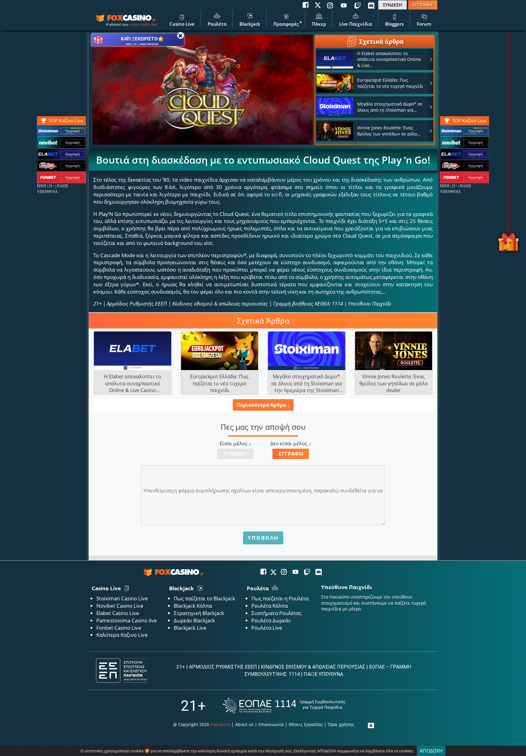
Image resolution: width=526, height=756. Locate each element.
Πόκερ (319, 24)
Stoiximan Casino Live (122, 598)
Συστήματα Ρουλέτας (276, 613)
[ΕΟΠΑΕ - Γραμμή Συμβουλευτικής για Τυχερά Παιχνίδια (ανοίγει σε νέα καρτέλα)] (284, 705)
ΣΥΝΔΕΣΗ (392, 5)
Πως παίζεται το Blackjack (204, 598)
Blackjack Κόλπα (193, 605)
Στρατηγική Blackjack (199, 613)
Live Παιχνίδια (355, 24)
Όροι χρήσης (341, 724)
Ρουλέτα (217, 24)
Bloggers (394, 24)
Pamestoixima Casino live (126, 620)
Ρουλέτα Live (266, 627)
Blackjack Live (190, 627)
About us (244, 724)
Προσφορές (286, 24)
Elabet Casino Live (117, 613)
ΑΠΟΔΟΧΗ (431, 750)
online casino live (143, 24)
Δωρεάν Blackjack (194, 620)
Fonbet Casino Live (118, 627)
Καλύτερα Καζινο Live (122, 634)
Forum (424, 24)
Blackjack (249, 24)
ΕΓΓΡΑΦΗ (423, 5)
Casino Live (181, 24)
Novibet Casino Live (119, 605)
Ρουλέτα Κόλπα (269, 605)
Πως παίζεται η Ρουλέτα (280, 598)
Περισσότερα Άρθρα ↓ (263, 405)
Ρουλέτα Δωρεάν (271, 620)
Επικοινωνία (271, 724)
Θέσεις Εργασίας (306, 724)
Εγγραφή (476, 130)
